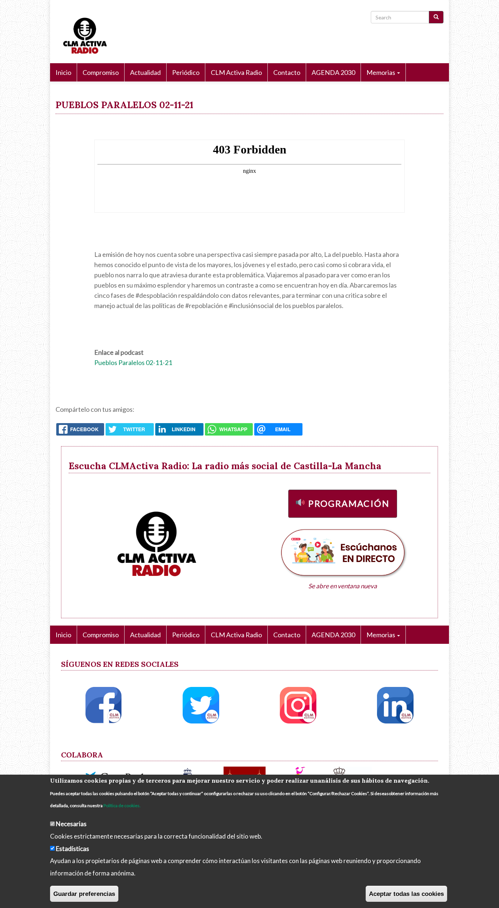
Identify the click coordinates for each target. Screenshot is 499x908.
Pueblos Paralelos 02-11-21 (133, 362)
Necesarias (71, 823)
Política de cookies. (122, 805)
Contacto (286, 72)
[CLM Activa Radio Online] (81, 34)
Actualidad (145, 72)
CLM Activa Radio (236, 72)
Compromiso (101, 72)
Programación (348, 503)
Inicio (63, 72)
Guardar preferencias (84, 893)
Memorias (381, 72)
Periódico (185, 72)
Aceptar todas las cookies (406, 893)
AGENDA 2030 (333, 72)
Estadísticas (72, 848)
